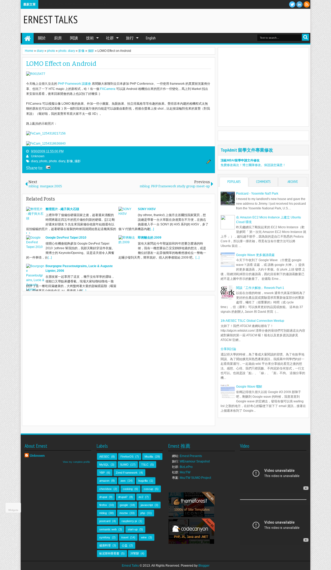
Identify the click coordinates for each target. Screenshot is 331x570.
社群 (110, 37)
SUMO (124, 464)
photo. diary (57, 161)
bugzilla (143, 480)
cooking (128, 488)
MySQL (104, 464)
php (142, 513)
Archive (293, 182)
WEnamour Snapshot (195, 461)
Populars (233, 182)
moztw (123, 513)
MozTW (185, 472)
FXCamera (107, 89)
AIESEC (104, 456)
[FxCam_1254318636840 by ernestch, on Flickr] (46, 143)
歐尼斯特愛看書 (109, 553)
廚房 (58, 37)
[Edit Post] (208, 163)
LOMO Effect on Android (61, 63)
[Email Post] (47, 168)
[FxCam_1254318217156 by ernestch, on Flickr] (46, 133)
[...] (28, 234)
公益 (124, 545)
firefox (103, 505)
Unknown (37, 156)
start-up (133, 529)
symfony (104, 537)
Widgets (13, 510)
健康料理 (105, 545)
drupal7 (122, 496)
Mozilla (149, 456)
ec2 (141, 496)
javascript (147, 505)
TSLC (144, 464)
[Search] (305, 37)
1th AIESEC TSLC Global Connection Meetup (252, 321)
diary (34, 161)
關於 (42, 37)
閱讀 (74, 37)
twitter (292, 4)
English (151, 37)
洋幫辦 (134, 553)
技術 (90, 37)
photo (43, 161)
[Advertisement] (247, 20)
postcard (104, 521)
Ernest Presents (191, 456)
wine (144, 537)
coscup (148, 488)
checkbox (105, 488)
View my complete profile (76, 462)
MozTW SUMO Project (195, 478)
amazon (104, 480)
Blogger (203, 565)
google (124, 505)
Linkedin (299, 4)
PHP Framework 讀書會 (74, 84)
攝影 (77, 161)
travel (124, 537)
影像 (70, 161)
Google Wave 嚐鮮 (249, 386)
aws (123, 480)
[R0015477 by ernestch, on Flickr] (35, 74)
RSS (307, 4)
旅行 (130, 37)
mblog (103, 513)
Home (28, 38)
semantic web (108, 529)
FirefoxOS (127, 456)
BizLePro (186, 467)
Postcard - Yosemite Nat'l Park (257, 193)
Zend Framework (127, 472)
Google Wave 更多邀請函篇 (255, 255)
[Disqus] (118, 360)
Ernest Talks (50, 19)
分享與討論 (228, 349)
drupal (103, 496)
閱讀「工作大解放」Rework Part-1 (260, 288)
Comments (263, 182)
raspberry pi (129, 521)
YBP (102, 472)
